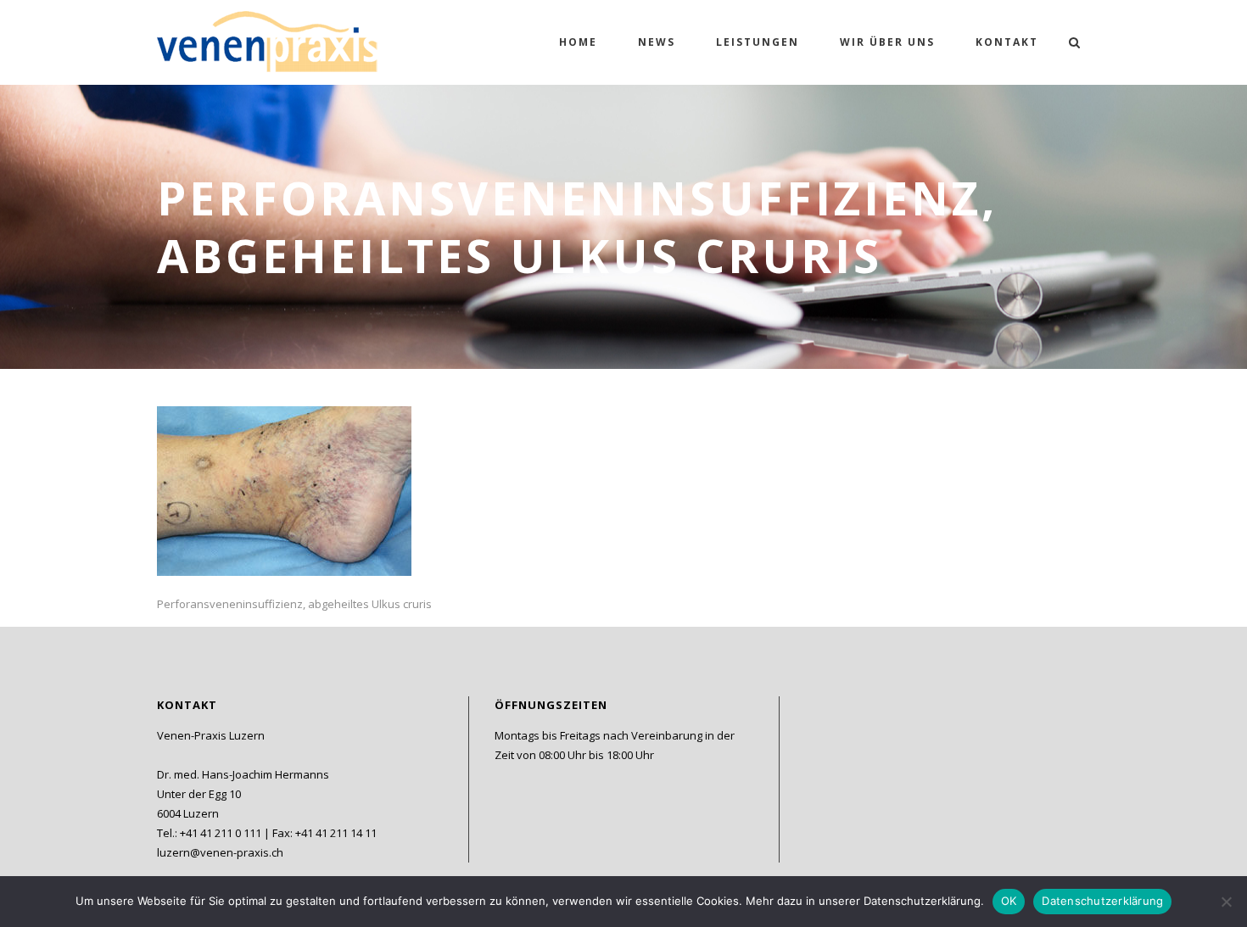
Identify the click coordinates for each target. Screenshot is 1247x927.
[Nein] (1225, 901)
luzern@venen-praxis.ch (220, 852)
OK (1009, 900)
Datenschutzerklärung (1102, 900)
